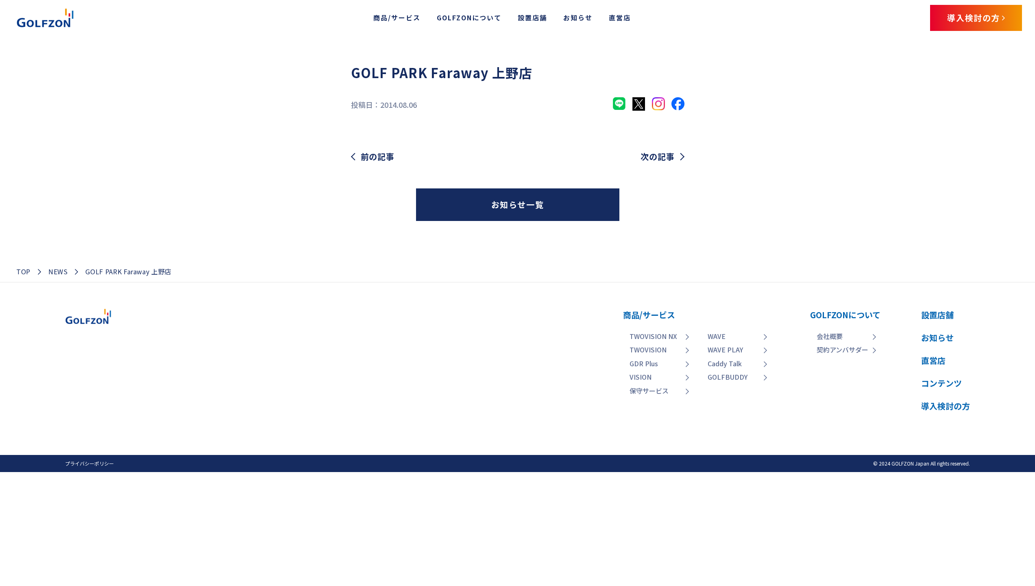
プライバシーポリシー (89, 463)
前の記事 (377, 156)
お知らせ (578, 17)
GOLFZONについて (469, 17)
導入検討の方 (977, 530)
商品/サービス (397, 17)
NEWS (58, 271)
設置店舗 (532, 17)
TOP (23, 271)
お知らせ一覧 (517, 204)
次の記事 (657, 156)
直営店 (620, 17)
